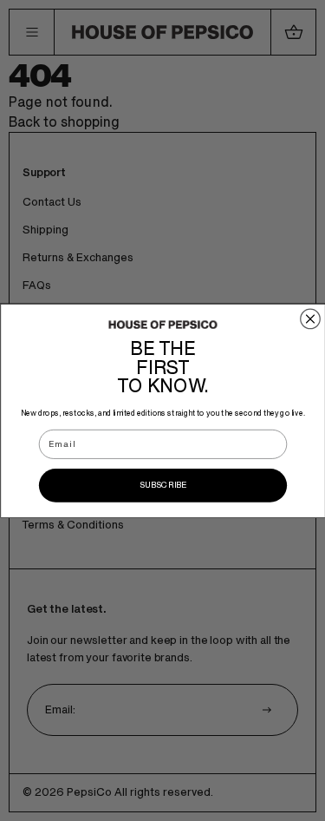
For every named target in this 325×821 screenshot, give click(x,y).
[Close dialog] (310, 319)
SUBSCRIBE (162, 485)
